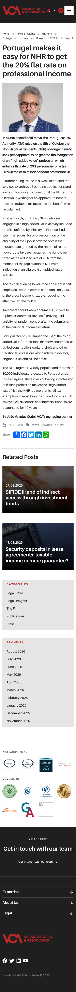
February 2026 (17, 698)
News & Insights (42, 425)
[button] (69, 10)
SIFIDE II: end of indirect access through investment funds (37, 497)
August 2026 (15, 651)
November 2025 (18, 721)
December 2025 (18, 713)
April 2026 (13, 682)
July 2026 (13, 659)
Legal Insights (16, 601)
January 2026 (16, 705)
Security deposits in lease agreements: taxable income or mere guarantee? (37, 555)
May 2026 (13, 674)
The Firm (58, 425)
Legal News (15, 593)
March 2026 (15, 690)
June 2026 (14, 667)
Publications (15, 616)
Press (10, 624)
